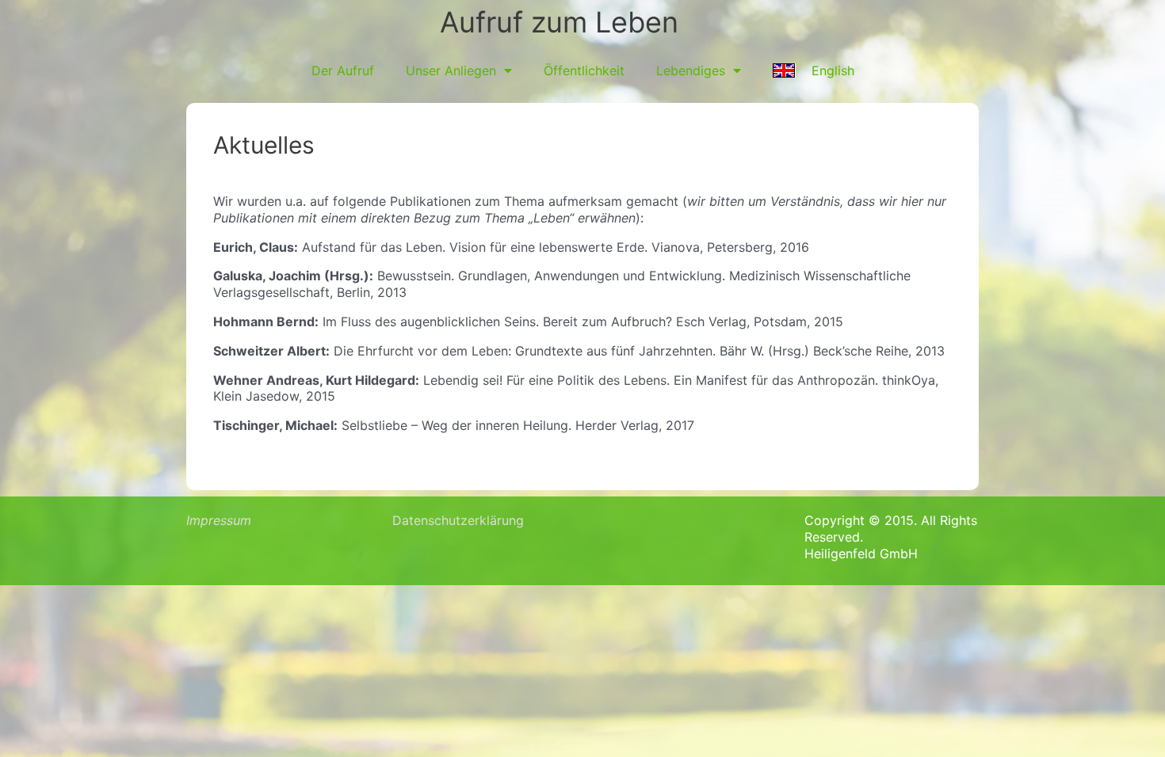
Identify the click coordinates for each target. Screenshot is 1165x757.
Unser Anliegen (451, 70)
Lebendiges (690, 70)
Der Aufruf (342, 70)
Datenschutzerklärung (458, 520)
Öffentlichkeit (584, 70)
